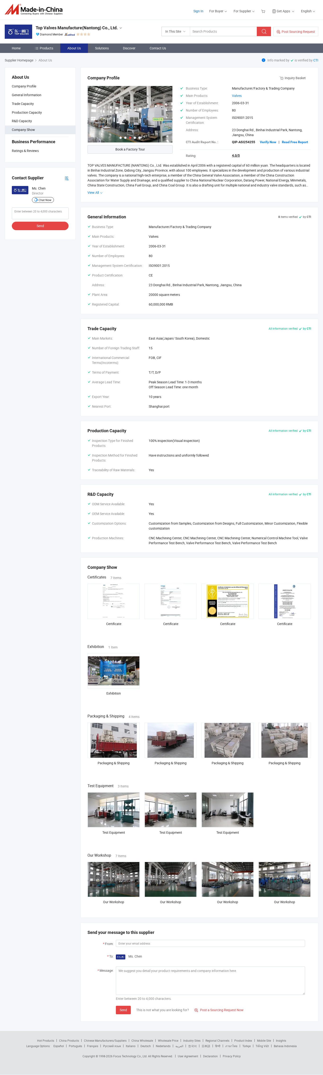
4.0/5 (236, 155)
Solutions (102, 48)
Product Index (243, 1040)
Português (75, 1046)
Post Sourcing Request (298, 31)
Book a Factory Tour (130, 149)
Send (40, 226)
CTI (315, 60)
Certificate (113, 624)
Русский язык (112, 1046)
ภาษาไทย (231, 1046)
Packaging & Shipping (114, 763)
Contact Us (158, 48)
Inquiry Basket (295, 78)
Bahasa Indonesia (285, 1046)
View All (93, 192)
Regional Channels (217, 1040)
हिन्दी (217, 1046)
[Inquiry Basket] (263, 11)
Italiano (130, 1046)
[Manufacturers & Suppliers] (35, 9)
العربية (179, 1046)
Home (16, 48)
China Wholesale (142, 1040)
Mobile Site (264, 1040)
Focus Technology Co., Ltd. (130, 1056)
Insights (281, 1040)
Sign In (198, 11)
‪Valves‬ (237, 95)
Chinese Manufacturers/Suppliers (105, 1040)
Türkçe (246, 1046)
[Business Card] (67, 178)
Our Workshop (113, 902)
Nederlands (163, 1046)
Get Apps (283, 11)
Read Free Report (295, 142)
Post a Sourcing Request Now (219, 1010)
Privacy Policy (232, 1056)
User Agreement (188, 1056)
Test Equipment (113, 832)
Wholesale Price (168, 1040)
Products (46, 48)
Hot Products (45, 1040)
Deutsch (145, 1046)
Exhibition (113, 693)
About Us (74, 48)
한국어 (192, 1046)
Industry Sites (192, 1040)
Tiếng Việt (262, 1046)
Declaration (210, 1056)
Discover (129, 48)
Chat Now (45, 200)
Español (58, 1046)
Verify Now (268, 142)
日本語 (206, 1046)
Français (92, 1046)
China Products (69, 1040)
